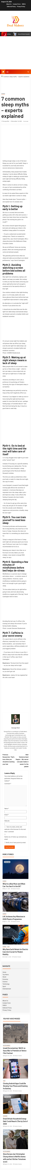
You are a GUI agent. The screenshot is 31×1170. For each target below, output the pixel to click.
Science (3, 93)
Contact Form (17, 4)
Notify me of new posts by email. (16, 842)
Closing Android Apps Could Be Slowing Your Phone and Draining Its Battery (15, 1086)
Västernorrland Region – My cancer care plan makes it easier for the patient (22, 760)
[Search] (28, 71)
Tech (8, 946)
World (4, 977)
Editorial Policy (11, 6)
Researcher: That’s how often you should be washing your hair (8, 759)
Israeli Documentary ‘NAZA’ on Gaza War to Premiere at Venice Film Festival (14, 1050)
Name (6, 808)
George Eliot (6, 121)
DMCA (23, 4)
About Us (9, 4)
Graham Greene (16, 888)
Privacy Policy (21, 6)
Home (4, 972)
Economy (5, 979)
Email (6, 815)
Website (6, 821)
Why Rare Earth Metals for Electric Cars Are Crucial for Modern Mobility (15, 952)
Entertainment (7, 989)
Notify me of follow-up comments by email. (15, 838)
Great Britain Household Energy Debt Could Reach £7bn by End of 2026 (15, 1121)
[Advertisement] (15, 52)
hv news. (11, 481)
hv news (5, 193)
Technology (6, 984)
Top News (6, 974)
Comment (7, 784)
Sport (4, 986)
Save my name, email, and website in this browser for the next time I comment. (15, 829)
